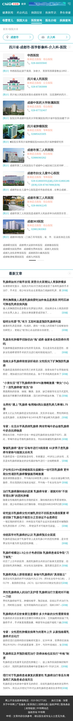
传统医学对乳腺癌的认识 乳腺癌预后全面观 (29, 534)
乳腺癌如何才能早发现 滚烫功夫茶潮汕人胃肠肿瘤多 (34, 281)
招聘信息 (43, 704)
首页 (5, 29)
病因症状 (36, 12)
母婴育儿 (7, 20)
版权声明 (54, 704)
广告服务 (21, 704)
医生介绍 (50, 20)
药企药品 (22, 12)
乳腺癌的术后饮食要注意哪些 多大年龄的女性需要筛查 (36, 613)
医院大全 (22, 20)
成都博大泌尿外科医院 (30, 245)
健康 (23, 4)
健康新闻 (7, 12)
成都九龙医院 (52, 249)
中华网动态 (42, 708)
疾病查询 (65, 20)
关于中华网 (9, 704)
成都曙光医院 (10, 245)
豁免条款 (65, 704)
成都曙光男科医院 (33, 249)
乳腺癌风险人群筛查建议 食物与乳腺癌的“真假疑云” (34, 574)
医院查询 (36, 20)
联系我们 (32, 704)
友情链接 (30, 708)
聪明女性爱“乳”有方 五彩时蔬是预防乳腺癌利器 (32, 321)
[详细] (65, 290)
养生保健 (65, 12)
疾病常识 (50, 12)
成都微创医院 (52, 245)
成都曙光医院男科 (12, 249)
